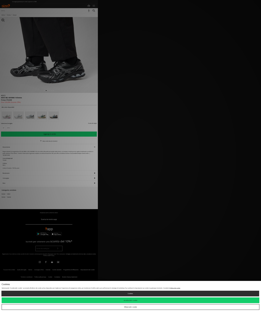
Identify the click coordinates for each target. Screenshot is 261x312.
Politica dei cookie (175, 288)
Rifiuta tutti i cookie (130, 307)
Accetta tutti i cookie (130, 300)
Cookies (130, 293)
